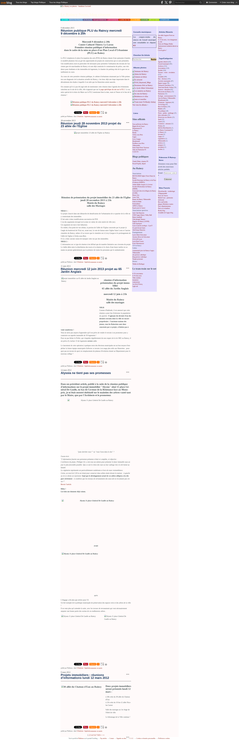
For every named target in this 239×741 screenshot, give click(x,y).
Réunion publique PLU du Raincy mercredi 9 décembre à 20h (91, 32)
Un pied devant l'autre (138, 228)
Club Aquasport (137, 223)
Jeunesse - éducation (164, 89)
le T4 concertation (137, 273)
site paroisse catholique (139, 255)
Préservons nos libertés (165, 117)
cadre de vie (124, 20)
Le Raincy (135, 130)
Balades (160, 109)
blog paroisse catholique (139, 257)
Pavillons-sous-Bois (138, 143)
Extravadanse (136, 204)
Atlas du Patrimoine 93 (139, 150)
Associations (162, 68)
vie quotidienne (99, 20)
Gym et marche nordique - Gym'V (142, 226)
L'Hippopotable (162, 193)
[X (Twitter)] (166, 2)
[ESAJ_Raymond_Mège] (141, 82)
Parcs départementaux (164, 206)
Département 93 (137, 128)
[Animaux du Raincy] (140, 71)
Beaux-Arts (135, 195)
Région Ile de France (138, 126)
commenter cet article (96, 116)
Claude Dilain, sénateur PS (140, 161)
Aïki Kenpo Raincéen (138, 230)
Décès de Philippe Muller (165, 44)
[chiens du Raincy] (139, 74)
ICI (134, 45)
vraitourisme (136, 282)
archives (160, 143)
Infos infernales (162, 115)
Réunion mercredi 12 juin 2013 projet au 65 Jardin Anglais (91, 270)
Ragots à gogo (162, 83)
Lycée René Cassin (138, 241)
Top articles (103, 738)
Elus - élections (162, 79)
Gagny (134, 137)
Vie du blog (161, 104)
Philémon (81, 738)
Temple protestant (137, 259)
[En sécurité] (137, 80)
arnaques (160, 145)
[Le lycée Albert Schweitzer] (142, 88)
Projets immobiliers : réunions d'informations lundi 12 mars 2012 (85, 676)
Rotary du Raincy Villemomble (141, 199)
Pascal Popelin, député (139, 164)
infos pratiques (75, 20)
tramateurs (135, 280)
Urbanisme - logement (83, 116)
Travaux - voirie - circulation (166, 72)
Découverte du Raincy (164, 92)
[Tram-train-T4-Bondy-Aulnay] (144, 102)
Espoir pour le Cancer (138, 208)
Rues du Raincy (162, 106)
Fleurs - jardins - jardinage (166, 113)
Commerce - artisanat (164, 124)
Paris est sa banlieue (164, 208)
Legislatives (161, 138)
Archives (160, 66)
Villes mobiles (136, 278)
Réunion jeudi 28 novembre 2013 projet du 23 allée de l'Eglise (91, 125)
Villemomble (136, 145)
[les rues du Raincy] (139, 94)
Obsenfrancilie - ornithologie (166, 191)
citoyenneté (113, 20)
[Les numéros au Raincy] (141, 91)
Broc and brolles (163, 202)
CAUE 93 (135, 152)
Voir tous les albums (139, 105)
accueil (65, 20)
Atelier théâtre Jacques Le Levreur (142, 184)
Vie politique (161, 111)
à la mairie (135, 20)
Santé (159, 119)
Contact (111, 738)
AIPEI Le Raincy (137, 206)
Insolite (160, 70)
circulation (161, 147)
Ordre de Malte (136, 201)
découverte (154, 20)
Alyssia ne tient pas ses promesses (86, 373)
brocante (160, 134)
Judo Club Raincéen (138, 213)
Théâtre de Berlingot (138, 264)
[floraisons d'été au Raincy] (142, 85)
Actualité (160, 77)
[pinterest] (170, 2)
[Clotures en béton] (139, 77)
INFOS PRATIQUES (164, 128)
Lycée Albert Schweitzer (139, 235)
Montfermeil (136, 141)
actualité (88, 20)
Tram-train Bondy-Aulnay (165, 87)
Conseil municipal (163, 64)
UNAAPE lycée (137, 239)
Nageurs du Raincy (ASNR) (140, 221)
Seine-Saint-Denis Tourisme (140, 147)
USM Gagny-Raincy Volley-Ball (142, 215)
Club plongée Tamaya (138, 219)
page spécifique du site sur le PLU (113, 89)
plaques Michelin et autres (165, 204)
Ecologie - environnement (165, 96)
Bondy (134, 133)
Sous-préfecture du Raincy (140, 124)
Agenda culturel (162, 62)
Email (160, 173)
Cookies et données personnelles (145, 738)
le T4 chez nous (137, 276)
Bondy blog (161, 210)
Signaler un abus (122, 738)
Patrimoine (161, 94)
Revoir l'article (66, 484)
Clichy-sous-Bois (137, 135)
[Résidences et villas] (140, 96)
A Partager (164, 20)
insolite (160, 149)
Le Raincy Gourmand (164, 130)
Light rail (135, 286)
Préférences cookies (164, 738)
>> (103, 735)
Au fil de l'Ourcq (137, 284)
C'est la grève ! (162, 50)
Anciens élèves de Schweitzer (141, 237)
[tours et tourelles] (139, 99)
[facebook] (162, 2)
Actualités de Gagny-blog (165, 213)
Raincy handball (137, 217)
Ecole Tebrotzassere (138, 243)
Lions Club (135, 197)
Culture (144, 20)
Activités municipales (164, 81)
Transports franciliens (164, 85)
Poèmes (160, 126)
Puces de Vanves (163, 196)
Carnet (160, 121)
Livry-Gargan (136, 139)
